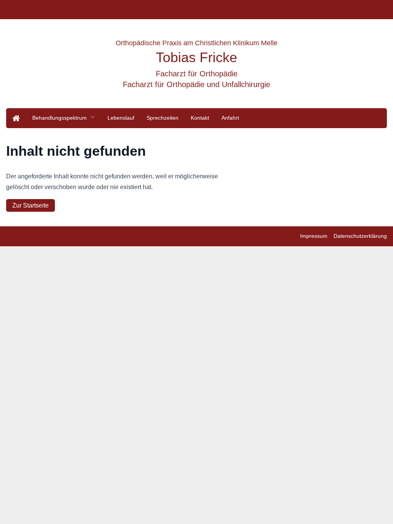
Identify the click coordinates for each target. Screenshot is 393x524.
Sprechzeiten (162, 118)
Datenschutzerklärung (360, 236)
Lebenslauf (120, 118)
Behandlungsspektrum (59, 118)
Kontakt (200, 118)
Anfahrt (230, 118)
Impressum (313, 236)
